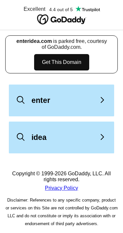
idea (39, 137)
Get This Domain (61, 62)
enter (40, 100)
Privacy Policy (61, 188)
